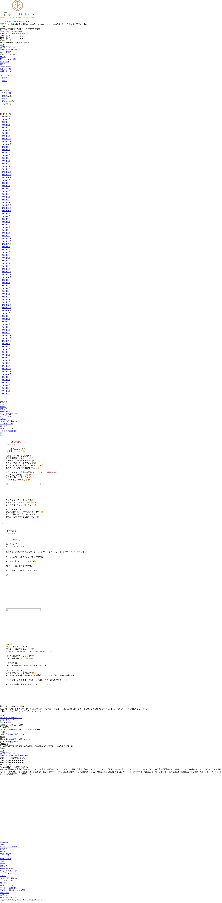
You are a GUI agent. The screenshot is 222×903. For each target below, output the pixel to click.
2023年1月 (6, 236)
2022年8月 (6, 249)
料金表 (3, 64)
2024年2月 (6, 200)
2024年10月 (6, 177)
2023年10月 (6, 211)
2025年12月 (6, 139)
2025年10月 (6, 144)
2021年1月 (6, 302)
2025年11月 (6, 141)
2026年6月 (6, 122)
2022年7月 (6, 252)
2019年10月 (6, 341)
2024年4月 (6, 194)
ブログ (4, 78)
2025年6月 (6, 155)
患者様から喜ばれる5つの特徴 (12, 890)
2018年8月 (6, 380)
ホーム (3, 57)
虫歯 (2, 404)
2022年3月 (6, 263)
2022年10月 (6, 244)
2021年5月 (6, 291)
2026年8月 (6, 116)
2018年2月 (6, 394)
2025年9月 (6, 147)
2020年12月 (6, 305)
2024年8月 (6, 183)
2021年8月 (6, 283)
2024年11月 (6, 175)
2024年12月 (6, 172)
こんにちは (6, 93)
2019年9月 (6, 344)
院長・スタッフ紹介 (8, 59)
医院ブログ (4, 895)
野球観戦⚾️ (7, 104)
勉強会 (4, 99)
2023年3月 (6, 230)
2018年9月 (6, 377)
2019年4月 (6, 358)
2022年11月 (6, 241)
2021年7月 (6, 285)
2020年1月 (6, 333)
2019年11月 (6, 338)
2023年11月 (6, 208)
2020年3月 (6, 327)
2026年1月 (6, 136)
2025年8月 (6, 150)
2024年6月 (6, 188)
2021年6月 (6, 288)
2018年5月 (6, 388)
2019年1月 (6, 366)
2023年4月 (6, 227)
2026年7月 (6, 119)
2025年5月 (6, 158)
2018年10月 (6, 374)
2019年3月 (6, 360)
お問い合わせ (5, 71)
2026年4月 (6, 128)
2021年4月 (6, 294)
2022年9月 (6, 247)
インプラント (5, 416)
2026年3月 (6, 130)
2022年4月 (6, 261)
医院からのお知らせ (8, 897)
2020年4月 (6, 324)
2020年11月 (6, 308)
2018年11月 (6, 371)
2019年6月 (6, 352)
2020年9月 (6, 313)
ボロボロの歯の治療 (8, 431)
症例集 (8, 734)
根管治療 (3, 409)
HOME (3, 844)
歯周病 (3, 407)
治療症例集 (4, 893)
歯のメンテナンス (7, 428)
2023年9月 (6, 213)
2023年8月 (6, 216)
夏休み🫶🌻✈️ (8, 101)
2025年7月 (6, 152)
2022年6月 (6, 255)
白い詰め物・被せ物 (8, 421)
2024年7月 (6, 186)
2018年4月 (6, 391)
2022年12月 (6, 238)
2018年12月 (6, 369)
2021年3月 (6, 297)
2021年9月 (6, 280)
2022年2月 (6, 266)
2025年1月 (6, 169)
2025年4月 (6, 161)
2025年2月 (6, 166)
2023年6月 (6, 222)
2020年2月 (6, 330)
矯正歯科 (3, 426)
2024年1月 (6, 202)
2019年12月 (6, 335)
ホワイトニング (6, 424)
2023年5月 (6, 225)
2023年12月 (6, 205)
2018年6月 (6, 385)
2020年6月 (6, 319)
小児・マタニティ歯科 (9, 414)
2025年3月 (6, 164)
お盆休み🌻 (7, 96)
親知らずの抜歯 (6, 411)
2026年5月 (6, 125)
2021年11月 (6, 274)
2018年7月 (6, 382)
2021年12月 (6, 272)
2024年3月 (6, 197)
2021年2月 (6, 299)
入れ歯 (3, 419)
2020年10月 (6, 310)
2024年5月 (6, 191)
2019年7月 (6, 349)
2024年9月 (6, 180)
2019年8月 (6, 346)
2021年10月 (6, 277)
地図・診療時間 (6, 66)
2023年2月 (6, 233)
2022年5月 (6, 258)
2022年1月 (6, 269)
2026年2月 (6, 133)
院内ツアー (4, 62)
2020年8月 (6, 316)
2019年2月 (6, 363)
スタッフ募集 (5, 69)
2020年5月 (6, 322)
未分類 (4, 81)
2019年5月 (6, 355)
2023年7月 (6, 219)
